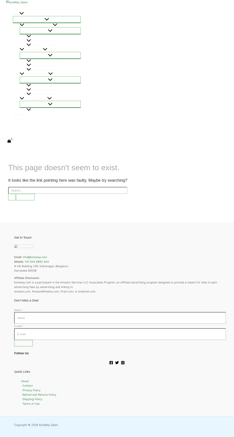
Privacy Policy (31, 390)
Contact (18, 114)
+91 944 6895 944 (36, 261)
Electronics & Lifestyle (38, 25)
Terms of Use (31, 403)
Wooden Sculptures (43, 94)
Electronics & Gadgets (45, 36)
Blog (16, 123)
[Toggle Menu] (47, 19)
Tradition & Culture (36, 74)
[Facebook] (7, 131)
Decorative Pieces (42, 65)
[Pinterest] (22, 131)
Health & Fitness (41, 41)
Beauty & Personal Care (46, 45)
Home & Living (33, 49)
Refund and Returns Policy (39, 394)
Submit (23, 343)
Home (16, 9)
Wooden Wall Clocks (44, 69)
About (17, 118)
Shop (16, 13)
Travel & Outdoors (35, 98)
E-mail (18, 326)
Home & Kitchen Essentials (48, 61)
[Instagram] (123, 363)
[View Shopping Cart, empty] (9, 141)
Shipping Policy (32, 399)
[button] (21, 14)
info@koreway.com (35, 257)
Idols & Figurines (41, 90)
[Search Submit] (11, 197)
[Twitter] (14, 131)
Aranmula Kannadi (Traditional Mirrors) (56, 85)
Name (18, 309)
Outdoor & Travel (42, 110)
